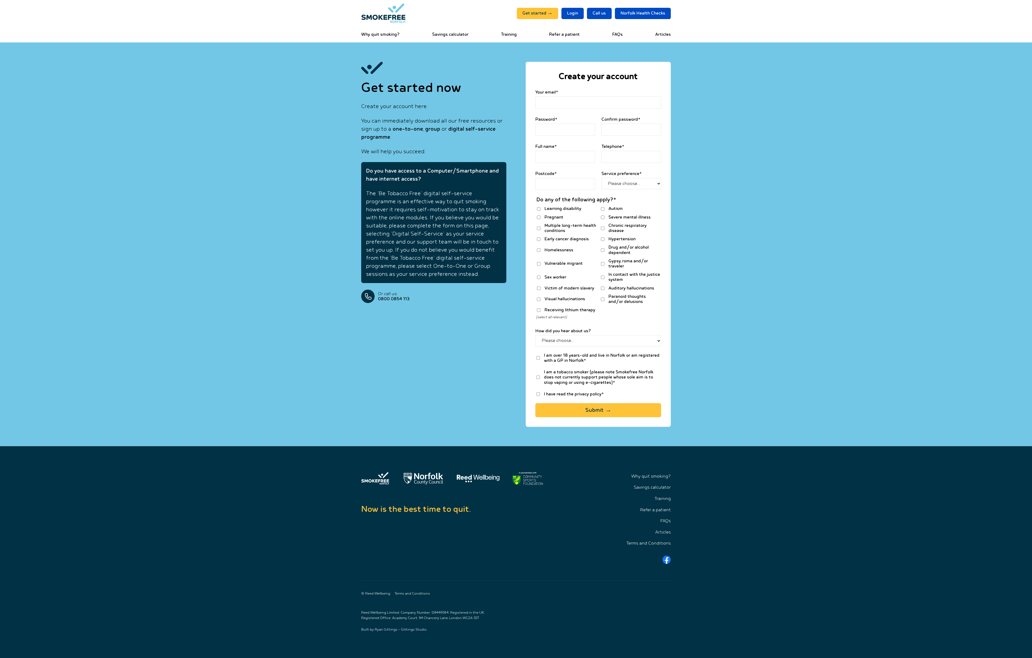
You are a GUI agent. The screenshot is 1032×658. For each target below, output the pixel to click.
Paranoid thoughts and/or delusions (627, 299)
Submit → (598, 410)
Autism (615, 208)
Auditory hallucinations (631, 288)
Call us (599, 13)
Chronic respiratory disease (627, 228)
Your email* (546, 92)
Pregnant (553, 217)
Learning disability (562, 208)
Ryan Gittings (386, 629)
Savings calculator (450, 34)
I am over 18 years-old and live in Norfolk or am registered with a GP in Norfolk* (602, 358)
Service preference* (621, 173)
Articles (663, 34)
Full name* (546, 146)
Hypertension (622, 239)
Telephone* (612, 146)
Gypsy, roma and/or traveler (628, 264)
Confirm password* (620, 119)
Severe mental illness (629, 217)
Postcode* (546, 173)
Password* (546, 119)
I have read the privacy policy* (574, 394)
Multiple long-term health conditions (570, 228)
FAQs (617, 34)
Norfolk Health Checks (643, 13)
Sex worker (555, 277)
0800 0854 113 (394, 299)
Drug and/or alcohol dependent (628, 250)
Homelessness (558, 250)
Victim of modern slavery (569, 288)
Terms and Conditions (648, 543)
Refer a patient (564, 34)
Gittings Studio (414, 629)
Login (572, 13)
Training (509, 34)
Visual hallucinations (564, 299)
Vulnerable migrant (563, 263)
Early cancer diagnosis (566, 239)
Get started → (537, 13)
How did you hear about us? (563, 331)
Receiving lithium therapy (569, 310)
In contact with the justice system (634, 277)
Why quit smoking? (380, 34)
